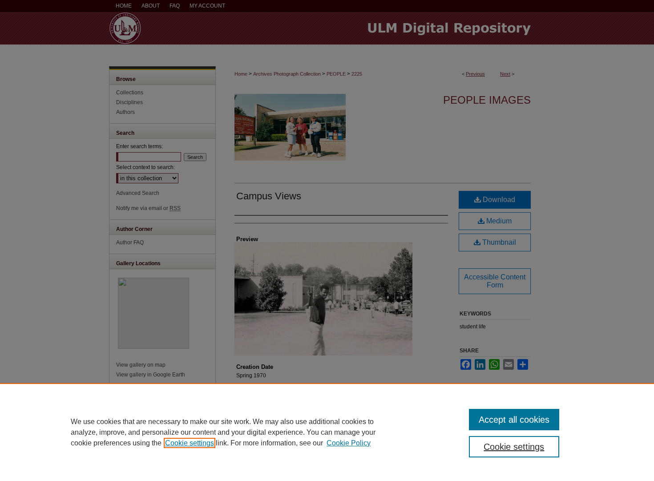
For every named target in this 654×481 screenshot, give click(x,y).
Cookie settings (189, 443)
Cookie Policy (349, 443)
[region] (327, 432)
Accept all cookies (514, 419)
